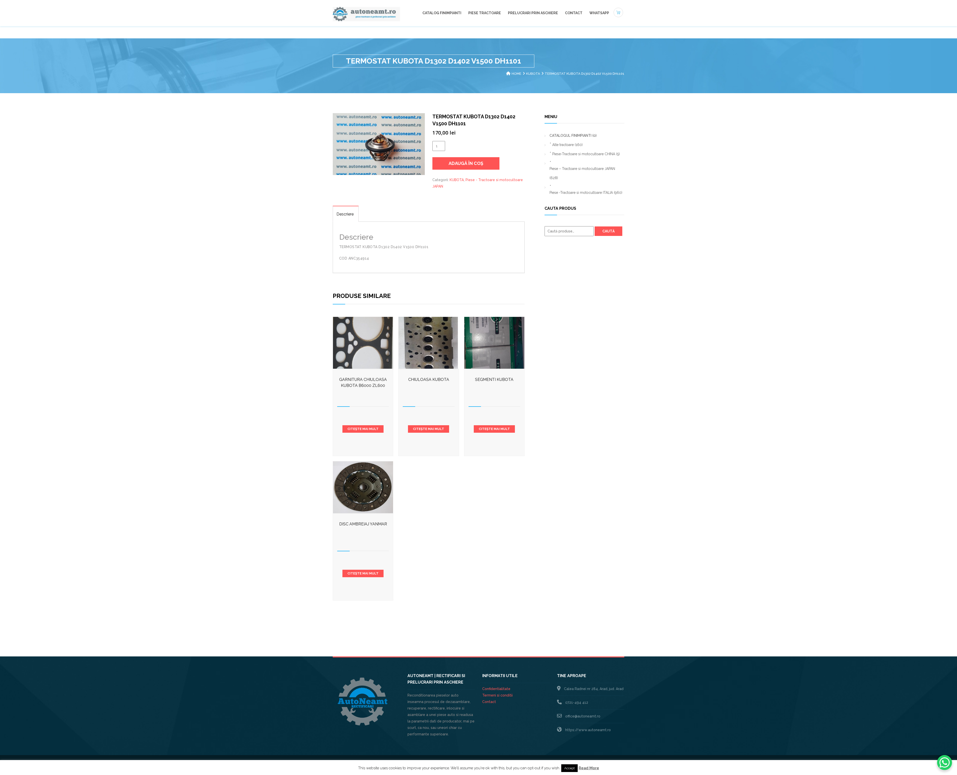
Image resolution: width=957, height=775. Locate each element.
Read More (589, 768)
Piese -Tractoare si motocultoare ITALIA (586, 193)
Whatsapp (599, 13)
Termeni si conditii (497, 695)
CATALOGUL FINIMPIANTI (573, 136)
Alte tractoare (567, 145)
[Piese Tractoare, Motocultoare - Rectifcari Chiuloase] (366, 14)
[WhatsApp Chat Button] (944, 762)
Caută (608, 231)
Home (516, 73)
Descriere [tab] (345, 214)
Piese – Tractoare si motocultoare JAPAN (582, 173)
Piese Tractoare (484, 13)
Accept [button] (569, 768)
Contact (573, 13)
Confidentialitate (496, 689)
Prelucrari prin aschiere (533, 13)
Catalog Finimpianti (441, 13)
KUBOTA (533, 73)
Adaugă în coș (466, 163)
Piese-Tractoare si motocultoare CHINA (586, 154)
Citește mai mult (363, 429)
